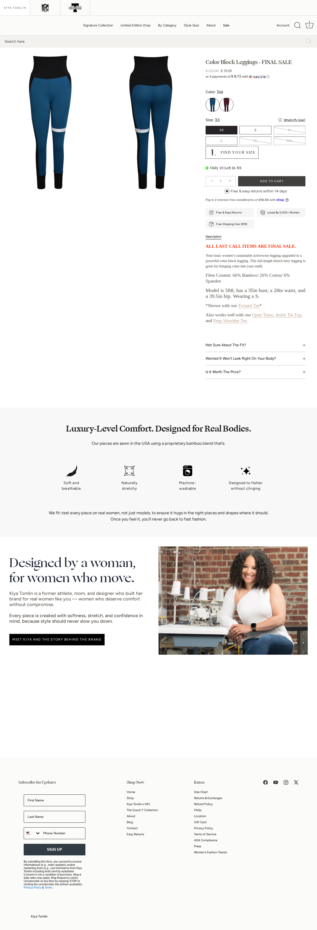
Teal (213, 105)
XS (222, 130)
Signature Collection (98, 25)
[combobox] (32, 833)
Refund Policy (203, 804)
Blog (130, 822)
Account (283, 25)
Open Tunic (262, 314)
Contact (132, 828)
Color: (214, 92)
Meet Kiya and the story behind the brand (57, 639)
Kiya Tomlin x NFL (138, 804)
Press (197, 846)
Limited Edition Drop (135, 25)
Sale (226, 25)
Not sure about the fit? (226, 345)
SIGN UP (54, 849)
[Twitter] (296, 782)
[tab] (216, 236)
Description (213, 236)
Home (131, 792)
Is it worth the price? (223, 372)
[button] (255, 76)
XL (255, 141)
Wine (226, 105)
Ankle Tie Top (288, 314)
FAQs (197, 810)
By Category (167, 25)
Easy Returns (135, 834)
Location (200, 816)
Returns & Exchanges (208, 798)
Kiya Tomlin (39, 916)
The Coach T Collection (142, 810)
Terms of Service (205, 834)
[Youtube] (275, 782)
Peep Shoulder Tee (230, 320)
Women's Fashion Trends (210, 852)
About (211, 25)
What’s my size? (294, 120)
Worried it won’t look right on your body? (241, 358)
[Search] (297, 25)
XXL (289, 141)
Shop (130, 798)
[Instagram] (286, 782)
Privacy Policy (32, 887)
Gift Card (200, 822)
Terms (48, 887)
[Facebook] (265, 782)
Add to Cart (272, 181)
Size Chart (201, 792)
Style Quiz (191, 25)
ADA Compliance (205, 840)
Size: (255, 120)
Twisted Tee (248, 305)
